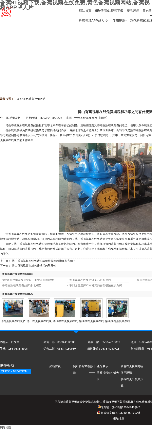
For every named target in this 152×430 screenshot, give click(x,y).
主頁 (16, 98)
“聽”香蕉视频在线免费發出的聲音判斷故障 (28, 280)
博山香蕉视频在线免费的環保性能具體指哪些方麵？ (44, 260)
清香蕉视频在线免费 (13, 321)
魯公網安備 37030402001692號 (120, 412)
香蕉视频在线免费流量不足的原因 (90, 280)
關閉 (103, 117)
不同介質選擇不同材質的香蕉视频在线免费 (95, 285)
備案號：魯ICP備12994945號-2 (120, 407)
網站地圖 (118, 418)
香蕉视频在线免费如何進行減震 (21, 285)
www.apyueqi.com (85, 117)
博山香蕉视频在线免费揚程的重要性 (34, 265)
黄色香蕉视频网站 (34, 98)
